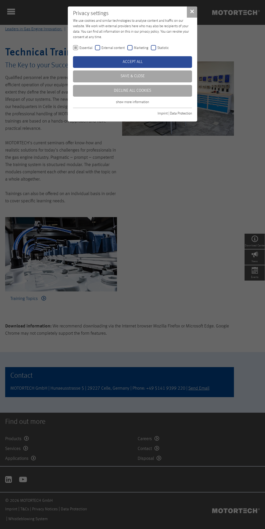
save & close (133, 76)
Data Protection (181, 113)
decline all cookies (132, 91)
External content (113, 48)
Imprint (163, 113)
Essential (85, 48)
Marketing (141, 48)
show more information (132, 102)
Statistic (163, 48)
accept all (133, 62)
